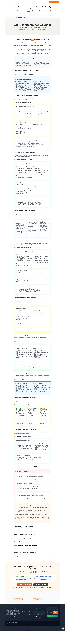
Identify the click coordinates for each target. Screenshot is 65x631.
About (19, 1)
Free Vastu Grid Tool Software (31, 3)
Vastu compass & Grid (42, 1)
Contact (32, 1)
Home (16, 1)
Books (36, 1)
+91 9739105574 (53, 2)
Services (23, 1)
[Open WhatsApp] (62, 628)
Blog (28, 1)
